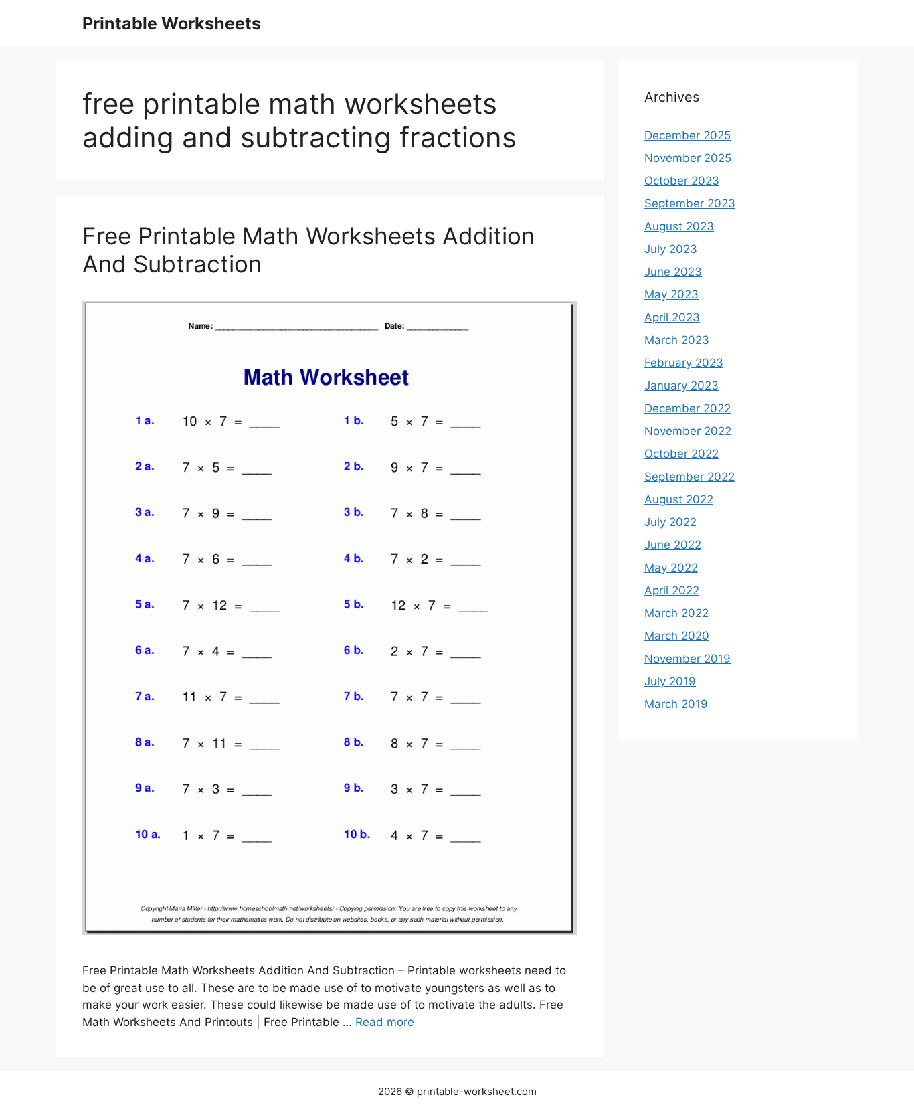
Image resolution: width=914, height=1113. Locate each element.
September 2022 (689, 476)
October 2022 (681, 453)
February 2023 (683, 362)
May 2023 (671, 294)
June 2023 (673, 271)
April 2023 (672, 317)
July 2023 (670, 249)
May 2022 (671, 567)
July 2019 (670, 681)
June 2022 (672, 544)
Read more (384, 1022)
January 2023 (681, 385)
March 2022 (676, 613)
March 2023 (676, 340)
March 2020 (676, 636)
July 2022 (670, 522)
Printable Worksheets (171, 23)
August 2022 (678, 499)
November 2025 (687, 158)
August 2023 (679, 226)
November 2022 (687, 431)
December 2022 (687, 408)
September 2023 (689, 203)
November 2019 (687, 658)
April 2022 (671, 590)
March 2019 (676, 704)
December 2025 (687, 135)
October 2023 (681, 180)
